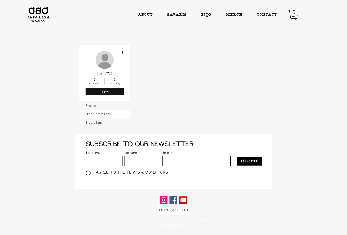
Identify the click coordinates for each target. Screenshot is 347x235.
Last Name (131, 152)
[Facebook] (173, 200)
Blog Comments (98, 114)
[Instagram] (163, 200)
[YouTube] (183, 200)
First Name (93, 152)
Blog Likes (94, 122)
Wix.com (188, 225)
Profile (91, 105)
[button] (294, 15)
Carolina (38, 18)
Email (166, 152)
